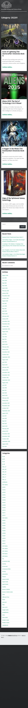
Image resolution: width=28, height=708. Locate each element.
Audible (4, 587)
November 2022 (6, 375)
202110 (3, 510)
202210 (3, 538)
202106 (4, 500)
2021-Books (5, 484)
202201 (3, 520)
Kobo (3, 615)
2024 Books (5, 548)
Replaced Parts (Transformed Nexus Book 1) (12, 237)
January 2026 (5, 293)
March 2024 (5, 344)
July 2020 (4, 446)
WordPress (14, 635)
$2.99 (3, 459)
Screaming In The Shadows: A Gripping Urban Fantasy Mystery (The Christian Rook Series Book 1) (13, 245)
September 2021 (6, 410)
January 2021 (5, 431)
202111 (3, 512)
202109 (4, 507)
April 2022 (4, 393)
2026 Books (5, 556)
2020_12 (4, 479)
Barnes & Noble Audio (7, 592)
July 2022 (4, 385)
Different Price (5, 597)
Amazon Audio (5, 579)
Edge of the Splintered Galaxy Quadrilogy (13, 199)
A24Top (4, 571)
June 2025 (4, 306)
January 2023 (5, 370)
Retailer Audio (5, 620)
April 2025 (4, 311)
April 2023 (4, 362)
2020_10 (4, 474)
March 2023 (4, 364)
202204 (4, 528)
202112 (3, 515)
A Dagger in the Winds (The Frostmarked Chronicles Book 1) (13, 151)
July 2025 (4, 303)
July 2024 (4, 334)
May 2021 (4, 421)
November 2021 (6, 405)
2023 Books (5, 546)
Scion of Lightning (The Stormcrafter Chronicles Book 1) (13, 54)
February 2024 (5, 347)
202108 (4, 505)
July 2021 (4, 416)
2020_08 (4, 469)
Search (3, 224)
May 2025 (4, 308)
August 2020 (5, 444)
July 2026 (4, 278)
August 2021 (5, 413)
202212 (3, 543)
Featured (4, 602)
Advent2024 (5, 574)
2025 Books (5, 553)
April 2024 (4, 341)
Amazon (4, 576)
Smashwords (5, 625)
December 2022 (6, 372)
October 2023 (5, 354)
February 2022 (5, 398)
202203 (3, 525)
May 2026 (4, 283)
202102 (3, 489)
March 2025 (4, 313)
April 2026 (4, 285)
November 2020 (6, 436)
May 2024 (4, 339)
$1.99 (3, 456)
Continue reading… (7, 67)
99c (3, 558)
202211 (3, 541)
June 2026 (4, 280)
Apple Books (5, 584)
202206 (4, 533)
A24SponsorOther (6, 569)
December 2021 (6, 403)
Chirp (3, 594)
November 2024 (6, 324)
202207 (4, 535)
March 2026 (5, 288)
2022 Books (5, 518)
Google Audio (5, 610)
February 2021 (5, 428)
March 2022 (4, 395)
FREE (3, 604)
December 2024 (6, 321)
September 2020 (6, 441)
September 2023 (6, 357)
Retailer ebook (5, 622)
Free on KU (4, 607)
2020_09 (4, 472)
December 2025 (6, 295)
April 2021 (4, 423)
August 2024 (5, 331)
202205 (3, 530)
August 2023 (5, 359)
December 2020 (6, 433)
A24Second (4, 566)
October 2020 (5, 439)
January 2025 (5, 318)
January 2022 (5, 400)
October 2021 (5, 408)
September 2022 (6, 380)
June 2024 (4, 336)
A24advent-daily (6, 561)
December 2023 (6, 352)
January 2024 (5, 349)
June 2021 (4, 418)
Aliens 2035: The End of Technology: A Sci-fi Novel (11, 102)
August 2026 (5, 275)
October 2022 (5, 377)
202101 (3, 487)
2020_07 (4, 466)
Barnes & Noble (6, 589)
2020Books (4, 482)
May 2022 (4, 390)
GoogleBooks (5, 612)
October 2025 (5, 298)
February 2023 (5, 367)
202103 (3, 492)
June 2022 (4, 387)
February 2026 (5, 290)
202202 (3, 523)
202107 (4, 502)
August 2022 (5, 382)
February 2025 (5, 316)
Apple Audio (5, 581)
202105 (3, 497)
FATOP (3, 599)
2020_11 (4, 477)
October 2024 (5, 326)
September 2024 (6, 329)
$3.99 (3, 461)
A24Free (4, 564)
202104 (4, 495)
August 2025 (5, 301)
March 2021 (4, 426)
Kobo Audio (5, 617)
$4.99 (3, 464)
